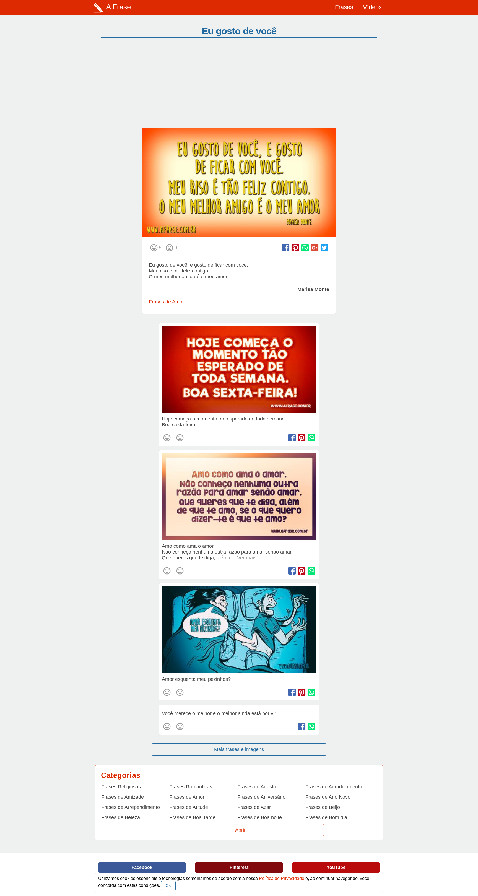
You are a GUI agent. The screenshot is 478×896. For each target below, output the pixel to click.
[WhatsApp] (305, 247)
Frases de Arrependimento (130, 807)
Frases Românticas (190, 786)
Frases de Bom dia (326, 817)
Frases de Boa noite (259, 817)
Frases (344, 7)
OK (168, 886)
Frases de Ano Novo (327, 797)
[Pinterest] (295, 247)
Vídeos (372, 7)
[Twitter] (324, 247)
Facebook (141, 867)
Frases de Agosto (256, 786)
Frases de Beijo (322, 807)
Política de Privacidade (281, 878)
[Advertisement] (239, 86)
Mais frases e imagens (239, 749)
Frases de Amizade (122, 797)
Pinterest (239, 867)
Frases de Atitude (188, 807)
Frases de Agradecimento (333, 786)
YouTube (336, 867)
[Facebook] (285, 247)
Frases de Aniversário (261, 797)
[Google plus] (314, 247)
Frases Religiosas (121, 786)
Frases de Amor (166, 302)
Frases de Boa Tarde (192, 817)
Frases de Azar (254, 807)
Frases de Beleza (120, 817)
